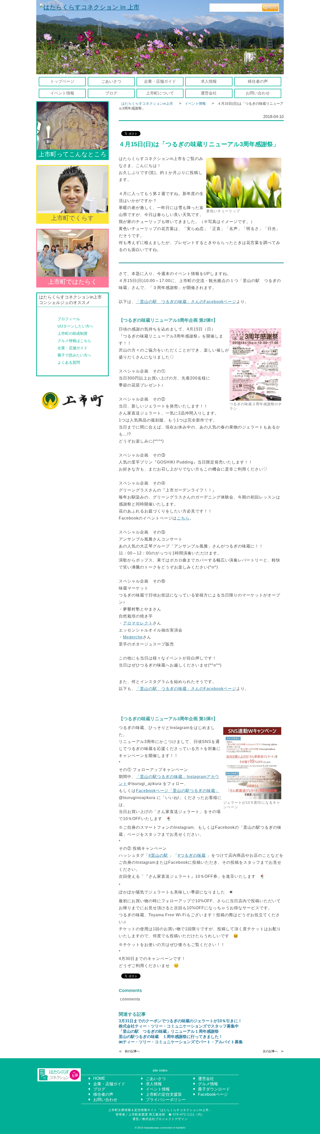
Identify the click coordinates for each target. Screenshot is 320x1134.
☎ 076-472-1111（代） (188, 1114)
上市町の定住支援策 (164, 1094)
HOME (99, 1078)
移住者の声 (258, 81)
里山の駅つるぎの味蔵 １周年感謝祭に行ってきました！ (171, 1036)
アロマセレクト (138, 623)
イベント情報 (62, 93)
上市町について (160, 93)
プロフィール (69, 319)
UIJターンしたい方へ (75, 326)
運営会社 (209, 93)
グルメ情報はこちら (74, 340)
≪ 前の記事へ (129, 1051)
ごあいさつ (111, 81)
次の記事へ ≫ (273, 1051)
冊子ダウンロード (214, 1089)
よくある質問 (69, 362)
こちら (183, 518)
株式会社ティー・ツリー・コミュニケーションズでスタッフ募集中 (179, 1026)
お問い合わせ (258, 93)
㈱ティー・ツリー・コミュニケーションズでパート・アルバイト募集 (181, 1042)
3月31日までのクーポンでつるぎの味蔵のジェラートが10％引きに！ (180, 1021)
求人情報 (209, 81)
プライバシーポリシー (166, 1100)
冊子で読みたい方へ (74, 355)
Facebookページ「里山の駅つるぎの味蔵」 (178, 790)
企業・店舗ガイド (160, 81)
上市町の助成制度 (73, 333)
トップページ (62, 81)
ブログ (111, 93)
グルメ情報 (208, 1084)
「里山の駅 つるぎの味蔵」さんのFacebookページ (186, 302)
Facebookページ (213, 1094)
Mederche (133, 637)
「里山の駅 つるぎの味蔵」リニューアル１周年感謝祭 (169, 1031)
